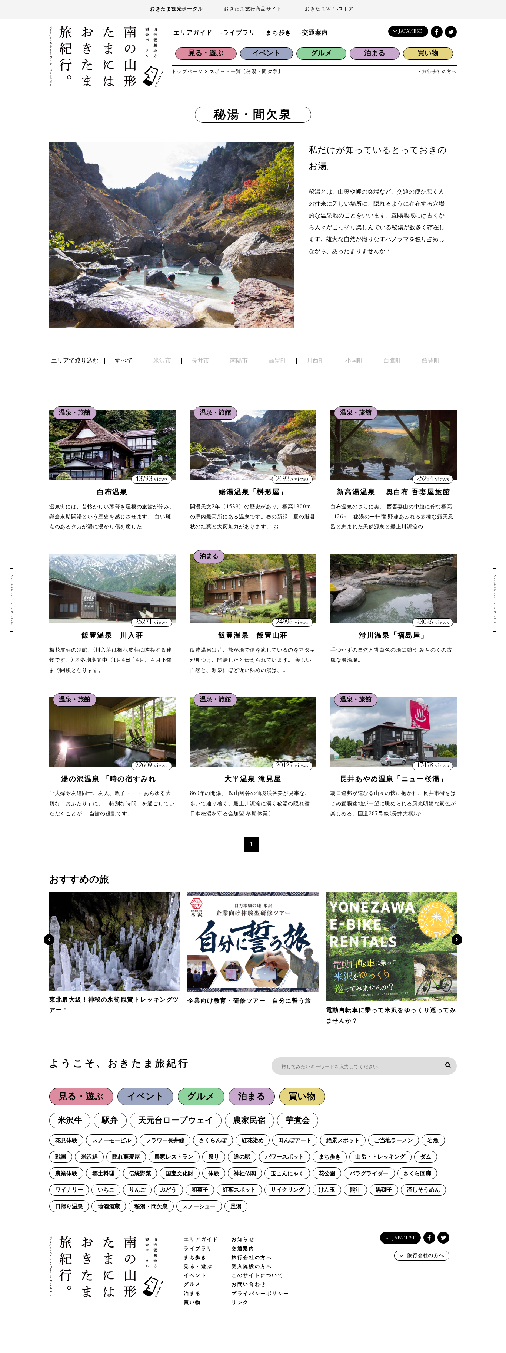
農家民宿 (249, 1120)
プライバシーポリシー (260, 1293)
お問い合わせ (249, 1284)
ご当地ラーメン (393, 1140)
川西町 (315, 361)
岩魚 (433, 1140)
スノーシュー (199, 1206)
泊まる (374, 53)
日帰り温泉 (69, 1206)
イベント (266, 53)
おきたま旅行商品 (253, 9)
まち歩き (279, 33)
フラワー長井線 (165, 1140)
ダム (425, 1157)
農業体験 (66, 1173)
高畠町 (277, 361)
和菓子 (200, 1190)
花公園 (327, 1173)
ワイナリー (69, 1190)
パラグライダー (369, 1173)
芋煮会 (298, 1120)
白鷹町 (392, 361)
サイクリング (287, 1190)
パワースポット (284, 1157)
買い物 (428, 53)
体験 (213, 1173)
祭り (213, 1157)
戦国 (60, 1157)
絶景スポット (343, 1140)
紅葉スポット (239, 1190)
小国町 (354, 361)
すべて (124, 361)
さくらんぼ (213, 1140)
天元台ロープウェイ (175, 1120)
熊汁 (355, 1190)
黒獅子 (384, 1190)
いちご (106, 1190)
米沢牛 (70, 1120)
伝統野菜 (140, 1173)
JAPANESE (410, 31)
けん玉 (327, 1190)
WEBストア (329, 9)
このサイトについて (257, 1275)
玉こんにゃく (287, 1173)
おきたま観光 (176, 9)
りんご (137, 1190)
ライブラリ (239, 33)
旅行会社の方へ (439, 72)
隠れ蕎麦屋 (126, 1157)
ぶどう (168, 1190)
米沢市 (162, 361)
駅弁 (110, 1120)
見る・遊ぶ (205, 53)
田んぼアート (295, 1140)
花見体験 (66, 1140)
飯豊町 (431, 361)
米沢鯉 (89, 1157)
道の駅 (242, 1157)
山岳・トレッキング (380, 1157)
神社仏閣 (245, 1173)
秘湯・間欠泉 (151, 1206)
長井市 (200, 361)
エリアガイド (193, 33)
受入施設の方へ (252, 1266)
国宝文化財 (179, 1173)
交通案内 (315, 33)
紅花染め (253, 1140)
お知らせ (243, 1239)
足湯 (236, 1206)
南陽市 (239, 361)
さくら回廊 (417, 1173)
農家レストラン (173, 1157)
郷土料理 (103, 1173)
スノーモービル (111, 1140)
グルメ (321, 53)
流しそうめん (423, 1190)
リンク (240, 1302)
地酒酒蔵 (109, 1206)
